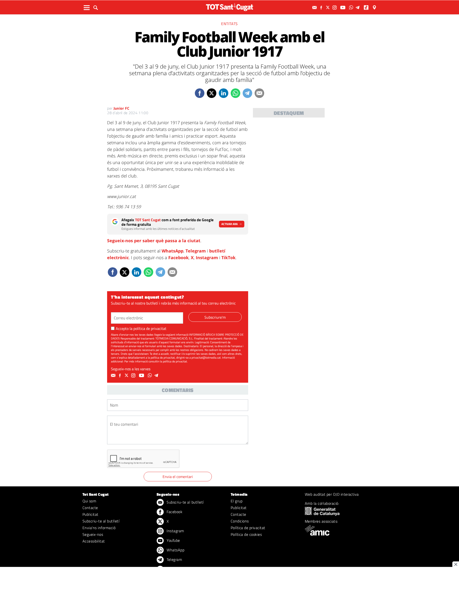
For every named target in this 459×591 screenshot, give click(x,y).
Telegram (196, 251)
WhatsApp (172, 251)
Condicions (240, 521)
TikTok (228, 257)
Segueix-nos (92, 534)
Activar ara (229, 224)
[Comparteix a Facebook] (199, 93)
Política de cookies (246, 534)
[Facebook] (322, 7)
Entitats (229, 24)
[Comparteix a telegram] (247, 93)
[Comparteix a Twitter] (211, 93)
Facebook (178, 257)
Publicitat (90, 514)
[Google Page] (375, 7)
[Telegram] (358, 7)
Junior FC (122, 108)
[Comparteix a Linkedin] (223, 93)
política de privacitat (149, 328)
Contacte (90, 507)
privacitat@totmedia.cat (206, 357)
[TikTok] (366, 7)
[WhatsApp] (352, 7)
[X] (328, 7)
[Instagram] (335, 7)
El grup (236, 501)
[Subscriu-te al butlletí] (315, 7)
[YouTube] (343, 7)
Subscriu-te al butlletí (100, 521)
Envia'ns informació (98, 528)
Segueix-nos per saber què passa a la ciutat (153, 240)
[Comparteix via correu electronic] (259, 93)
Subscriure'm (215, 317)
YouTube (173, 540)
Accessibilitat (93, 541)
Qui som (89, 501)
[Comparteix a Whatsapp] (235, 93)
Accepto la (141, 328)
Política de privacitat (248, 528)
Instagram (207, 257)
